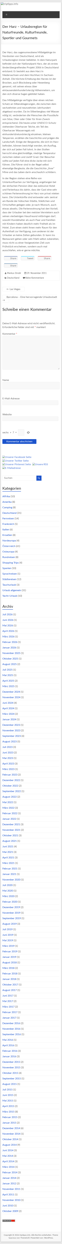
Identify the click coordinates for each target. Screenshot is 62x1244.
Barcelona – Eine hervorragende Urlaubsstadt (29, 298)
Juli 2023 (7, 747)
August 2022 (9, 797)
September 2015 (11, 1078)
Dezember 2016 (11, 1023)
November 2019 (11, 913)
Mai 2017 (7, 1001)
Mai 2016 (7, 1040)
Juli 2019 (7, 929)
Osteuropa (8, 551)
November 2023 (11, 730)
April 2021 (8, 857)
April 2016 (8, 1045)
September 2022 (11, 791)
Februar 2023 (9, 774)
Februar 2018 (9, 973)
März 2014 (8, 1167)
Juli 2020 (7, 885)
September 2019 (11, 918)
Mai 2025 (7, 675)
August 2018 (9, 962)
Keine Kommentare (34, 278)
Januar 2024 (9, 719)
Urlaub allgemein (11, 590)
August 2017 (9, 990)
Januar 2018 (9, 979)
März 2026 (8, 636)
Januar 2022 (9, 819)
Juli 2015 (7, 1089)
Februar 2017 (9, 1012)
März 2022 (8, 808)
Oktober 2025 (10, 658)
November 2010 (11, 1200)
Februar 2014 (9, 1172)
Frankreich (8, 524)
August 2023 (9, 741)
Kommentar (9, 334)
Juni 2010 (7, 1205)
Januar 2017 (9, 1018)
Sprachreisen (9, 574)
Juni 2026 (7, 620)
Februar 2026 (9, 642)
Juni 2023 (7, 752)
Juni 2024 (7, 703)
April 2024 (8, 708)
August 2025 (9, 664)
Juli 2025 (7, 669)
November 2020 (11, 879)
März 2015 (8, 1111)
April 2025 (8, 681)
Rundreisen (8, 557)
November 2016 (11, 1029)
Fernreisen (8, 518)
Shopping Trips (10, 562)
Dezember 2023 (11, 725)
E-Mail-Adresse (11, 398)
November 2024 (11, 697)
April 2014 (8, 1161)
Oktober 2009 (10, 1211)
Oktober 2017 (10, 984)
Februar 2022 (9, 813)
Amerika (7, 502)
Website (7, 414)
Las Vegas (13, 289)
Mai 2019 (7, 940)
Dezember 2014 (11, 1128)
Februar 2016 (9, 1051)
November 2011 (11, 1189)
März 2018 (8, 968)
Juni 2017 (7, 995)
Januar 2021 (9, 874)
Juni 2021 (7, 846)
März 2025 (8, 686)
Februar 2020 (9, 902)
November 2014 (11, 1134)
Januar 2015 (9, 1123)
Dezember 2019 (11, 907)
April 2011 (8, 1194)
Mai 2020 (7, 890)
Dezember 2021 (11, 824)
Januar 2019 (9, 957)
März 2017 (8, 1006)
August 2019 (9, 924)
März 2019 (8, 946)
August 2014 (9, 1145)
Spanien (6, 568)
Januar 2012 (9, 1183)
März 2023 (8, 769)
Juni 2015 (7, 1095)
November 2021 (11, 830)
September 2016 (11, 1034)
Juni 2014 (7, 1150)
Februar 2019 (9, 951)
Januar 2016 (9, 1056)
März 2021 (8, 863)
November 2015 (11, 1067)
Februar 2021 (9, 868)
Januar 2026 (9, 647)
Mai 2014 (7, 1156)
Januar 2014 (9, 1178)
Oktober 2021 (10, 835)
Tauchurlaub (9, 585)
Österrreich (8, 546)
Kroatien (7, 535)
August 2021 (9, 841)
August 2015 (9, 1084)
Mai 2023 (7, 758)
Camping (7, 507)
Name (5, 380)
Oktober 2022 (10, 786)
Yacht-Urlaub (9, 596)
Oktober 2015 (10, 1073)
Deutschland (13, 278)
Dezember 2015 (11, 1062)
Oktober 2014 (10, 1139)
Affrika (6, 496)
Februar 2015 (9, 1117)
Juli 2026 (7, 614)
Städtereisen (9, 579)
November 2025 (11, 653)
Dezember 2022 (11, 780)
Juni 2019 (7, 935)
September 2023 (11, 736)
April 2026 (8, 631)
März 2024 (8, 714)
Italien (5, 529)
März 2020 (8, 896)
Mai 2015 (7, 1100)
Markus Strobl (14, 273)
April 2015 (8, 1106)
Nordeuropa (9, 540)
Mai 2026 (7, 625)
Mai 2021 (7, 852)
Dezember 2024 (11, 692)
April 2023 (8, 763)
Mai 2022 (7, 802)
